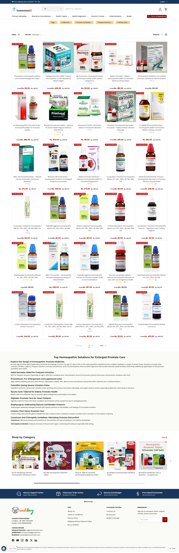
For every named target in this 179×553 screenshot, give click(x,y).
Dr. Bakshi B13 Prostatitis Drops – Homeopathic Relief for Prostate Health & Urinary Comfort (151, 127)
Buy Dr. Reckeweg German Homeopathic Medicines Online (24, 474)
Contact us (110, 511)
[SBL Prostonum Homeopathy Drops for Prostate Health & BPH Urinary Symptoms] (89, 57)
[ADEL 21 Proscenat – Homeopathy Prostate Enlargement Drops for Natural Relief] (58, 256)
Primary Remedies (19, 16)
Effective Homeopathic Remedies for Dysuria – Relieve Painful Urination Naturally (120, 127)
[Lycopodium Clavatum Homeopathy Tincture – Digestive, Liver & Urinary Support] (151, 207)
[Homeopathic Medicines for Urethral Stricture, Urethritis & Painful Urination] (151, 57)
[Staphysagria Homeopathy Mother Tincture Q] (151, 305)
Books (129, 16)
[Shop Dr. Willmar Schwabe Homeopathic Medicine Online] (89, 456)
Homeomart (19, 547)
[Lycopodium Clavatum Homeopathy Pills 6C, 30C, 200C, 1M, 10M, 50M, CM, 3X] (27, 207)
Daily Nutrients (115, 16)
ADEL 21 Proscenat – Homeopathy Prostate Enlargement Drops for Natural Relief (58, 277)
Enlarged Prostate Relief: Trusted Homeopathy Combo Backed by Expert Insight (58, 78)
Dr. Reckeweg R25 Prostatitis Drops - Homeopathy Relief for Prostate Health (27, 127)
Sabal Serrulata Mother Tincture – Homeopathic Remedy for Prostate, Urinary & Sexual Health (152, 179)
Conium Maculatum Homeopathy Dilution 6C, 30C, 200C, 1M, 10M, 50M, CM (120, 228)
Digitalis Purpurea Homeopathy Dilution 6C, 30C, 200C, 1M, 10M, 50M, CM (120, 326)
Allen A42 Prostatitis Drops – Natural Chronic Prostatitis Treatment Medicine (27, 179)
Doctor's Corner (98, 16)
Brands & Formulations (41, 16)
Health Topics (61, 16)
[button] (166, 9)
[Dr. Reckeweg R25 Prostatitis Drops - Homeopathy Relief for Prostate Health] (27, 106)
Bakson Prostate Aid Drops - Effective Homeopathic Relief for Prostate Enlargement (89, 179)
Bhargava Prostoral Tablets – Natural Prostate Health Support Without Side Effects (58, 127)
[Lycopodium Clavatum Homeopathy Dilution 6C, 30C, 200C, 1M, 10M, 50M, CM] (120, 158)
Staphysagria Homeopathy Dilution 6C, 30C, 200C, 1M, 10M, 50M (27, 276)
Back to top (88, 502)
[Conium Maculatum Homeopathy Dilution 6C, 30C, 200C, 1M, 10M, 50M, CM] (120, 207)
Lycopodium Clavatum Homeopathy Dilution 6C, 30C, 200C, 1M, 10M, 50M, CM (121, 179)
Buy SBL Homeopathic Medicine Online (55, 474)
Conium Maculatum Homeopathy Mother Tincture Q (27, 325)
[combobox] (92, 8)
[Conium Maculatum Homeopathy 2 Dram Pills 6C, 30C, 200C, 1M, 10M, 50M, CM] (89, 305)
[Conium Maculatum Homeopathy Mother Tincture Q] (27, 305)
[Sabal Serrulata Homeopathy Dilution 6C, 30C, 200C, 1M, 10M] (151, 256)
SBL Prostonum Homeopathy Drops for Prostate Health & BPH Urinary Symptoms (89, 78)
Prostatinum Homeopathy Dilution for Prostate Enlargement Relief (27, 77)
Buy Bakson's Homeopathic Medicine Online (121, 474)
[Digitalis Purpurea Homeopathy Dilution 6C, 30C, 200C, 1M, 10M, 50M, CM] (120, 305)
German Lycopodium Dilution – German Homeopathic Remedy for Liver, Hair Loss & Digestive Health (120, 277)
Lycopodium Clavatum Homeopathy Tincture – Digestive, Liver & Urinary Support (152, 228)
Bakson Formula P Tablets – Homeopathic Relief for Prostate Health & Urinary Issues (120, 78)
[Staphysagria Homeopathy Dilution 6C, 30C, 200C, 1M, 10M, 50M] (27, 256)
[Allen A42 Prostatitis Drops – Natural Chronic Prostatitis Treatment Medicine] (27, 158)
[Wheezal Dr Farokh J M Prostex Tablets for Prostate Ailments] (89, 106)
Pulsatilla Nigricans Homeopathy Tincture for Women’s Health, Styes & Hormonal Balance (89, 277)
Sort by (28, 34)
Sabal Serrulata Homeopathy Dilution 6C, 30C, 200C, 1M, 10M (151, 276)
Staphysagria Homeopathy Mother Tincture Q (151, 325)
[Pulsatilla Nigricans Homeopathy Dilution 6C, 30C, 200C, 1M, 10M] (58, 207)
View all (164, 437)
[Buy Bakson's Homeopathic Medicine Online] (121, 456)
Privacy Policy (73, 518)
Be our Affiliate (73, 525)
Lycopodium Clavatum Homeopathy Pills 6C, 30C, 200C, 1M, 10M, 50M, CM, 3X (27, 228)
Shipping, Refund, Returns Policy (80, 521)
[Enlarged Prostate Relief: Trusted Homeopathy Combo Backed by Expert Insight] (58, 57)
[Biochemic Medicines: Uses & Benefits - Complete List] (153, 456)
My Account (111, 515)
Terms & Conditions (75, 515)
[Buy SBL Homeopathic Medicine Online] (58, 456)
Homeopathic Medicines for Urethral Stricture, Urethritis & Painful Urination (151, 77)
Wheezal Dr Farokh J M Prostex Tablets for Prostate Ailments (89, 126)
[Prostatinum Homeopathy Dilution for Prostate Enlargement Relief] (27, 57)
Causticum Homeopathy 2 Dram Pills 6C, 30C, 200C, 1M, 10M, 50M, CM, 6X (58, 325)
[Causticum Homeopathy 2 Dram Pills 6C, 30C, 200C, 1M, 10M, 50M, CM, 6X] (58, 305)
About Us (71, 511)
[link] (77, 345)
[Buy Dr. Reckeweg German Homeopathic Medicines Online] (26, 456)
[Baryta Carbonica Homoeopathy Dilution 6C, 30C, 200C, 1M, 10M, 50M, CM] (89, 207)
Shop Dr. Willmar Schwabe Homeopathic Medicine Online (86, 474)
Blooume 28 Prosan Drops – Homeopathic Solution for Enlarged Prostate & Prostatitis (58, 179)
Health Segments (79, 16)
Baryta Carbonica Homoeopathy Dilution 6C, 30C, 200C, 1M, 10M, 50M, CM (89, 228)
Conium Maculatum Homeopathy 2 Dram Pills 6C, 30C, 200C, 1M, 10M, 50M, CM (89, 326)
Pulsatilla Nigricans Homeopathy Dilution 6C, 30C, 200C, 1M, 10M (58, 227)
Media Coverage (112, 518)
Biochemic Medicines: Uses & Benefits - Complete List (150, 474)
